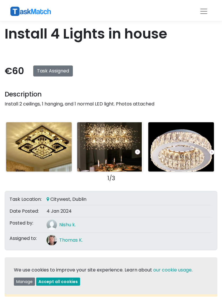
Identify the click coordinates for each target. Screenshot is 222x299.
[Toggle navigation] (204, 11)
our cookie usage (172, 270)
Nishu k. (67, 224)
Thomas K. (71, 240)
